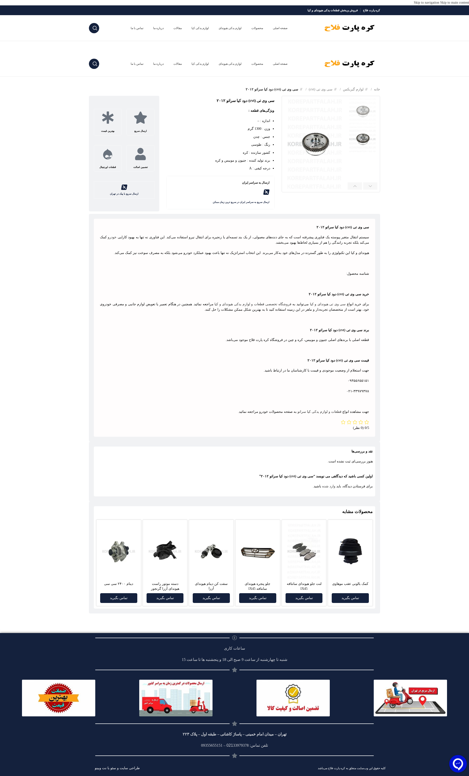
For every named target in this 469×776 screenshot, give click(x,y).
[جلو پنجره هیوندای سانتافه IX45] (257, 551)
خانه (376, 89)
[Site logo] (349, 28)
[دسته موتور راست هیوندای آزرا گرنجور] (165, 551)
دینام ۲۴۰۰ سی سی (118, 584)
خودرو (112, 237)
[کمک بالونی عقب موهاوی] (350, 551)
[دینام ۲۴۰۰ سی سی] (118, 551)
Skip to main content (454, 2)
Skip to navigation (427, 2)
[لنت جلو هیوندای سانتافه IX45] (304, 551)
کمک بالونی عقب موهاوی (350, 584)
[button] (370, 186)
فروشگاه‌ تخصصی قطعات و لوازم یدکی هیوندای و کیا (252, 304)
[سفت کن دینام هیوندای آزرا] (211, 551)
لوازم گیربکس (352, 89)
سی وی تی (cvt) (320, 89)
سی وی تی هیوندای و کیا (328, 304)
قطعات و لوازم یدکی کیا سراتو (319, 412)
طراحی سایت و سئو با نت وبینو (117, 768)
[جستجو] (94, 28)
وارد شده (328, 486)
